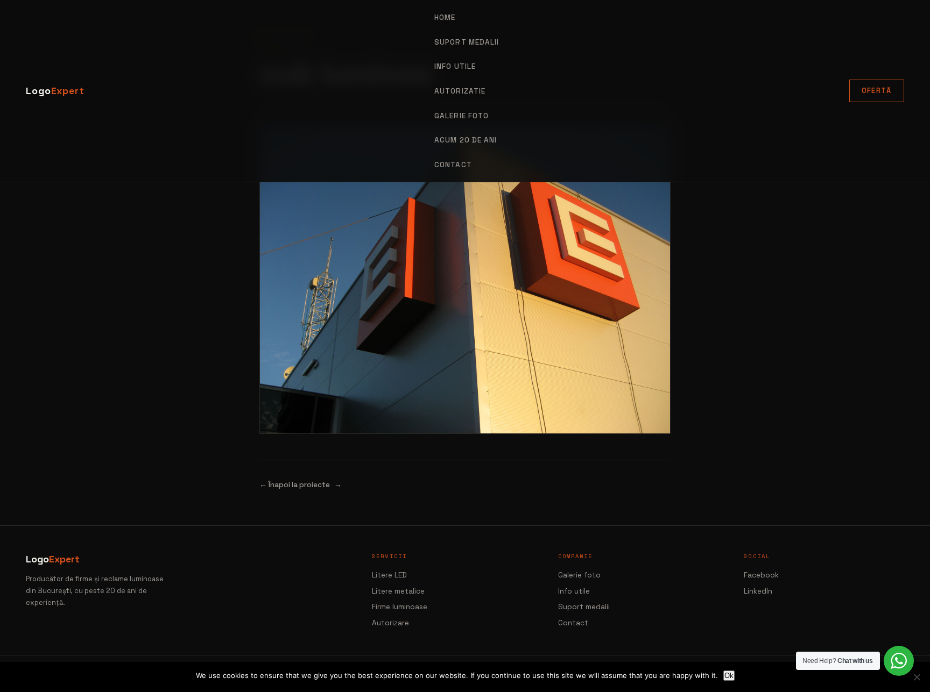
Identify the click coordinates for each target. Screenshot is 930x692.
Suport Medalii (466, 42)
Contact (453, 164)
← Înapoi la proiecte (294, 484)
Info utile (574, 591)
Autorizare (390, 622)
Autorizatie (459, 91)
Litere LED (389, 575)
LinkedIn (758, 591)
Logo (55, 91)
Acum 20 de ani (465, 140)
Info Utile (455, 66)
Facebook (761, 575)
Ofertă (877, 90)
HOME (444, 17)
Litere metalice (398, 591)
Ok (729, 676)
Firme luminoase (399, 606)
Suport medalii (584, 606)
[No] (916, 677)
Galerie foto (461, 115)
